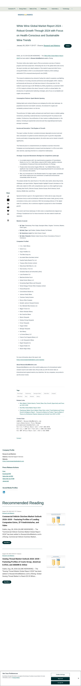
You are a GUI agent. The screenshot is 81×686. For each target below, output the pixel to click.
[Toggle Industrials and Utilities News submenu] (61, 9)
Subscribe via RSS (8, 476)
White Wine (19, 396)
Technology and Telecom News (66, 9)
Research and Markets (52, 45)
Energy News (22, 9)
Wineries (32, 396)
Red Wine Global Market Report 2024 (30, 408)
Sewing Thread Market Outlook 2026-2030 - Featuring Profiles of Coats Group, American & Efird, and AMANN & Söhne (21, 562)
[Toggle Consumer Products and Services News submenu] (17, 9)
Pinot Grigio (20, 393)
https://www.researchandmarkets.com (13, 461)
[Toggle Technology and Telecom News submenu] (72, 9)
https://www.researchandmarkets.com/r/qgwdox (30, 360)
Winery (38, 396)
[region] (40, 678)
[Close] (78, 678)
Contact (19, 438)
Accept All (60, 682)
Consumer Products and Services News (12, 9)
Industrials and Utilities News (55, 9)
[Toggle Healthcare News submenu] (50, 9)
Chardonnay (28, 393)
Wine (26, 396)
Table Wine (46, 393)
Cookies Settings (60, 674)
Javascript (6, 481)
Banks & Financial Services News (33, 9)
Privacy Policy (16, 677)
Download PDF (7, 474)
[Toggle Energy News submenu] (28, 9)
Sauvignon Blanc (37, 393)
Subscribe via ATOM (8, 478)
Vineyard (54, 393)
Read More (7, 542)
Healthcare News (44, 9)
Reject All (60, 678)
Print (4, 471)
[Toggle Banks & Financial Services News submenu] (39, 9)
